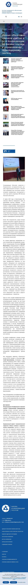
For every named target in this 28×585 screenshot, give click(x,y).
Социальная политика (7, 544)
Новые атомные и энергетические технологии (12, 531)
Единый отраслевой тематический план (11, 528)
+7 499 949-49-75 (9, 518)
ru (19, 16)
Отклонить (13, 582)
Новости (4, 554)
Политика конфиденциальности (9, 559)
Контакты (4, 556)
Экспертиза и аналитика (7, 536)
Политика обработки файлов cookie (10, 562)
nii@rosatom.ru (8, 520)
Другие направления (6, 539)
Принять (6, 582)
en (21, 16)
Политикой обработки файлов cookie (19, 579)
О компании (5, 551)
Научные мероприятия (7, 541)
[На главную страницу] (14, 7)
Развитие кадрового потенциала (9, 534)
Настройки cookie (21, 582)
